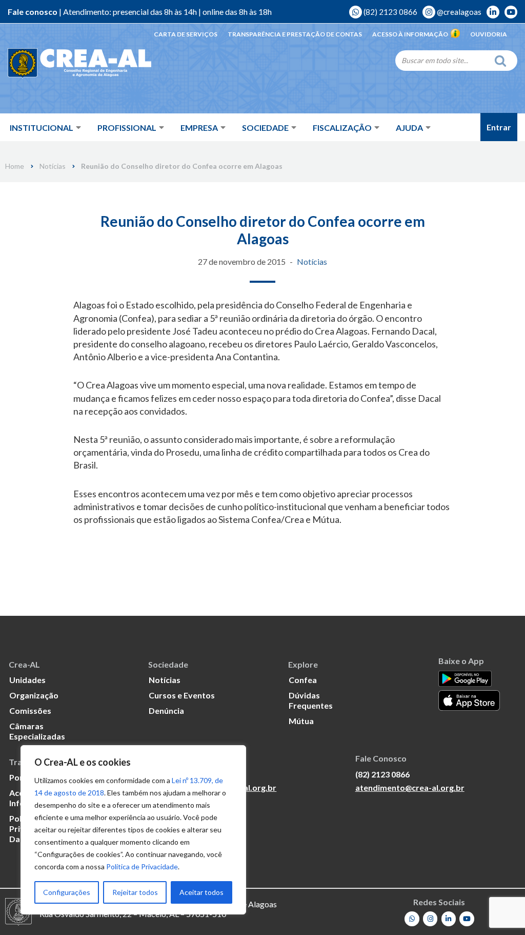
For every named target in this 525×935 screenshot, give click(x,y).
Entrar (499, 127)
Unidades (27, 680)
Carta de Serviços (185, 34)
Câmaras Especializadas (37, 731)
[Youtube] (466, 918)
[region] (133, 829)
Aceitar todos (201, 892)
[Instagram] (430, 918)
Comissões (30, 710)
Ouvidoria (488, 34)
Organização (33, 695)
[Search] (503, 60)
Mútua (301, 721)
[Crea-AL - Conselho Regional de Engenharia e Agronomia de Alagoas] (79, 64)
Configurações (66, 892)
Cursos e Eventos (182, 695)
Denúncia (166, 710)
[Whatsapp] (412, 918)
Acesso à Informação (410, 34)
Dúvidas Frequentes (311, 700)
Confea (303, 680)
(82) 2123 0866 (389, 11)
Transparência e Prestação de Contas (295, 34)
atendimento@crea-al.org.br (410, 787)
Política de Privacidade (142, 866)
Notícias (52, 166)
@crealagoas (458, 11)
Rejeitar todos (135, 892)
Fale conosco (32, 11)
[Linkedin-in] (448, 918)
